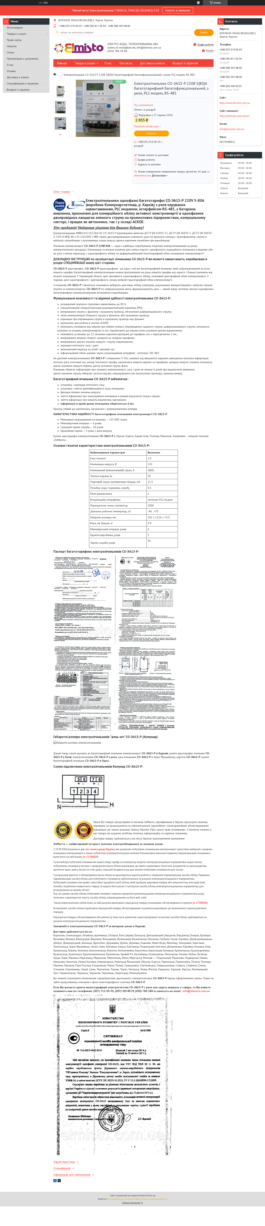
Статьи (10, 52)
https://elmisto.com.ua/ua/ (234, 116)
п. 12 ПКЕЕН (90, 856)
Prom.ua (150, 1195)
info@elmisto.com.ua (196, 991)
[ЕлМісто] (78, 48)
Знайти (204, 32)
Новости (11, 46)
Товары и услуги (16, 34)
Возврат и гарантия (18, 89)
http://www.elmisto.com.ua (235, 103)
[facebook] (55, 1181)
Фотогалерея (15, 27)
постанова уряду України (99, 849)
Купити (151, 133)
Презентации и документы (22, 58)
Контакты (126, 63)
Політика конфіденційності (152, 1198)
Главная (62, 63)
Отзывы (11, 71)
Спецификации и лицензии (22, 83)
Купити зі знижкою (177, 10)
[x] (59, 1181)
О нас (10, 65)
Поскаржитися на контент (122, 1198)
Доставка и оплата (18, 77)
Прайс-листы (14, 40)
